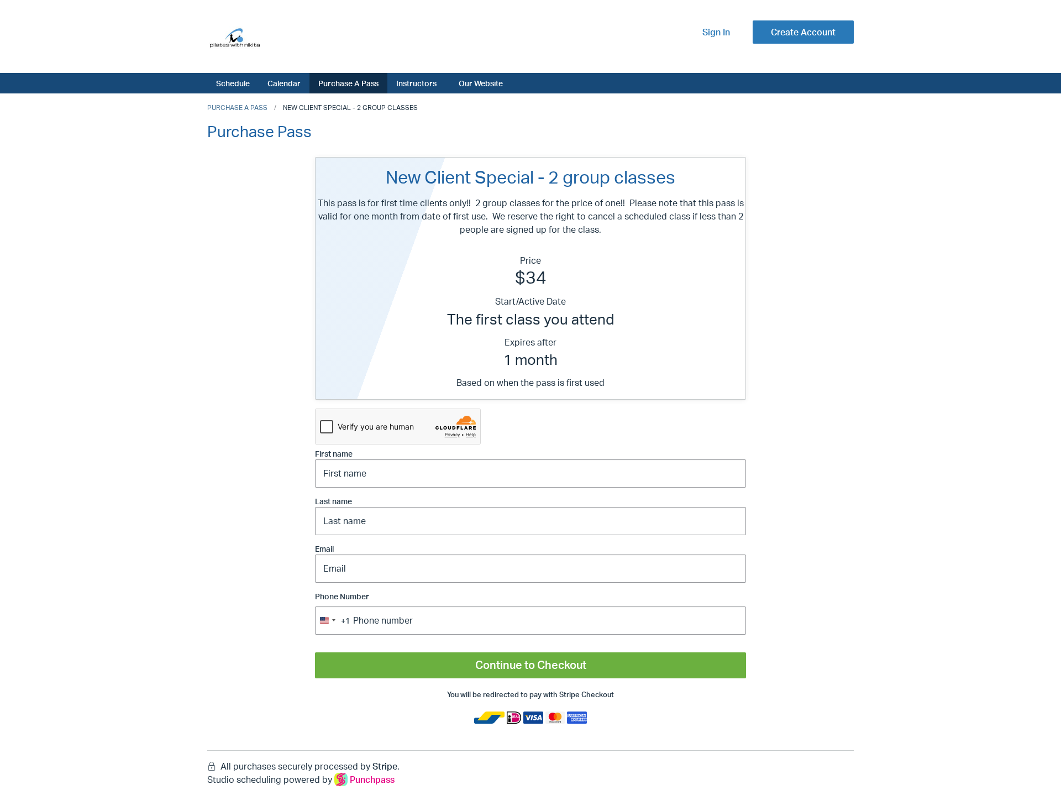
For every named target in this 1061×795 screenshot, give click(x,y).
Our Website (481, 83)
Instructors (416, 83)
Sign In (716, 32)
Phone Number (342, 608)
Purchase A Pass (348, 83)
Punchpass (372, 779)
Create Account (803, 32)
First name (334, 453)
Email (324, 548)
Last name (333, 501)
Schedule (233, 83)
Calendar (284, 83)
